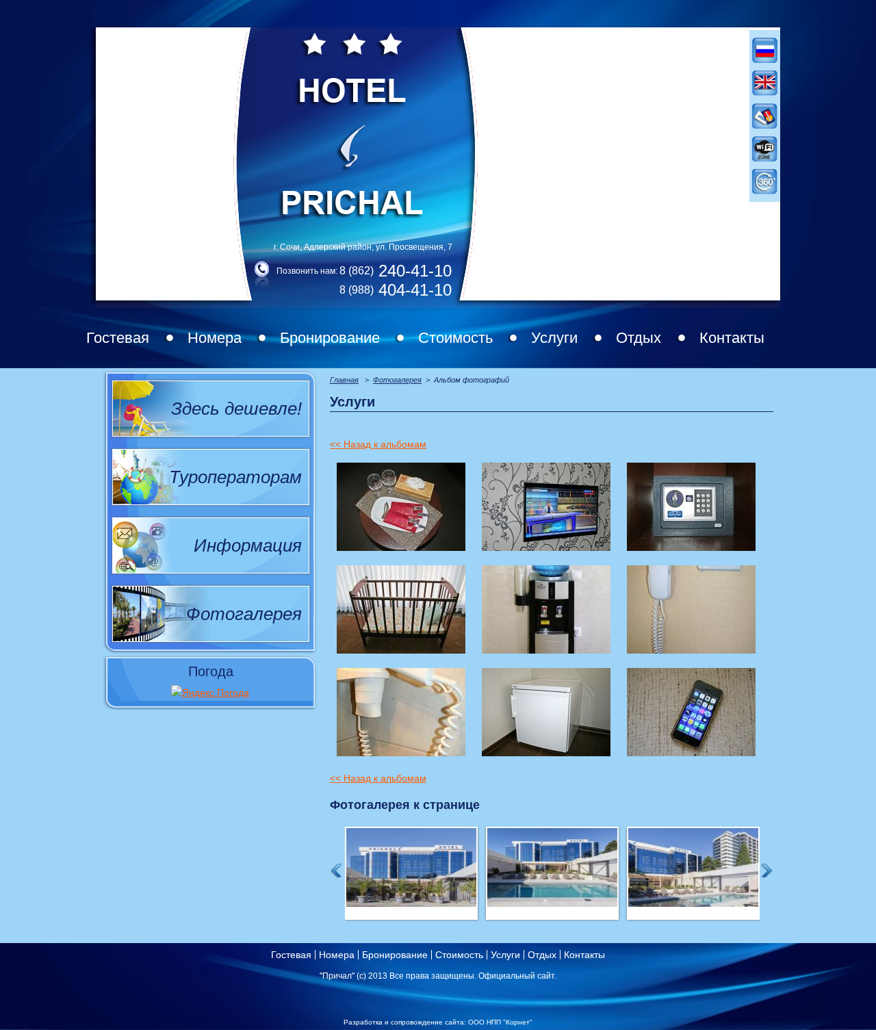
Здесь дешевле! (236, 408)
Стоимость (455, 337)
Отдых (638, 337)
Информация (248, 545)
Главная (344, 380)
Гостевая (117, 337)
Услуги (554, 337)
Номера (215, 337)
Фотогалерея (244, 614)
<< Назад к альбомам (378, 444)
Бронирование (330, 337)
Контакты (731, 337)
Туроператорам (235, 477)
